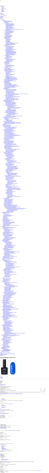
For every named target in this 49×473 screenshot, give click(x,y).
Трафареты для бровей (8, 268)
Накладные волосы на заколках (9, 230)
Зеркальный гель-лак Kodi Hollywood (11, 53)
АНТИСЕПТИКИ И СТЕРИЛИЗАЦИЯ (7, 306)
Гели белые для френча (10, 106)
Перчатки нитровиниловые (8, 320)
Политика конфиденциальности (6, 449)
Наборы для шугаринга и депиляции (8, 297)
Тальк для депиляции (6, 298)
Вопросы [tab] (3, 407)
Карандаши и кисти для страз (11, 191)
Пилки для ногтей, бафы (8, 148)
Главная (3, 7)
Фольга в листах (9, 194)
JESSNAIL (6, 45)
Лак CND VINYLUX (8, 82)
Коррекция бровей (6, 253)
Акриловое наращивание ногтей (9, 101)
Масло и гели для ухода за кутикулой (10, 127)
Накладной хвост (7, 229)
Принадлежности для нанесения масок (11, 274)
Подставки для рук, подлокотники (8, 326)
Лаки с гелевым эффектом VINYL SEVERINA (11, 84)
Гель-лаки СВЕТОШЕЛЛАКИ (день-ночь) (10, 80)
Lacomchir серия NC (9, 56)
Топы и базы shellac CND (9, 31)
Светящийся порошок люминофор (10, 170)
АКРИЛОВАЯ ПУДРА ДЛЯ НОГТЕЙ (11, 102)
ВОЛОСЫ (4, 226)
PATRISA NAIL (7, 62)
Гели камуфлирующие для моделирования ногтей (14, 107)
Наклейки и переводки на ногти (9, 153)
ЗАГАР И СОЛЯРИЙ (5, 300)
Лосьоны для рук (5, 217)
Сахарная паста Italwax (8, 289)
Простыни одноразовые (6, 313)
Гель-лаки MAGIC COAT (8, 70)
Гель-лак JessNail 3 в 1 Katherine (10, 46)
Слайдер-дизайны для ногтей (10, 156)
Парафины (5, 304)
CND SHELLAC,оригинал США (9, 30)
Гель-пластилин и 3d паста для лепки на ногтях (13, 162)
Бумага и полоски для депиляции (7, 295)
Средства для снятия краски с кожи (9, 252)
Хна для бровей (7, 250)
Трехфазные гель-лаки (9, 61)
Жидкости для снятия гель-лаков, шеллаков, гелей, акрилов (12, 122)
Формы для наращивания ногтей (10, 112)
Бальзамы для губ (7, 276)
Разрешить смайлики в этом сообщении (6, 427)
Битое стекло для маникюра (10, 177)
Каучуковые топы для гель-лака (10, 92)
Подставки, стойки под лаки (9, 203)
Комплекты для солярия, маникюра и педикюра (9, 315)
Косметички (5, 336)
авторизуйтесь (12, 430)
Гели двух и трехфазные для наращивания (11, 105)
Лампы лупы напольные (8, 331)
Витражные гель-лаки (9, 58)
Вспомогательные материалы (9, 202)
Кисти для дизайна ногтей (10, 164)
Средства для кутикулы (6, 126)
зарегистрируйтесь (18, 430)
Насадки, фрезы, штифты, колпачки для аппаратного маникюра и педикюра (16, 208)
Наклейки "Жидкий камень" (10, 155)
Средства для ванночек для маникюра (8, 215)
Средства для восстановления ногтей (8, 129)
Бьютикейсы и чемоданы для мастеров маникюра (9, 335)
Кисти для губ (8, 262)
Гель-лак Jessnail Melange (9, 47)
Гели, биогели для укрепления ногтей (10, 130)
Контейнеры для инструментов (7, 328)
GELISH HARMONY (8, 36)
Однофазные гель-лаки (9, 60)
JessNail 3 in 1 (8, 73)
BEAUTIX (6, 22)
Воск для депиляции (6, 281)
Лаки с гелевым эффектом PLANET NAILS (10, 85)
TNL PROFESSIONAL (8, 66)
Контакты (3, 11)
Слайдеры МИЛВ (10, 157)
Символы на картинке (3, 425)
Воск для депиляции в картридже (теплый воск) (11, 282)
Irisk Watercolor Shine (9, 42)
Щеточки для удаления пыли (9, 201)
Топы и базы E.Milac (9, 35)
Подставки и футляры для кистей (9, 140)
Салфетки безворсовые (6, 311)
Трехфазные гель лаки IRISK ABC (10, 44)
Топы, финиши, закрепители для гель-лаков (10, 89)
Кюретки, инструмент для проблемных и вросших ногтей (12, 146)
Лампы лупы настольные (8, 332)
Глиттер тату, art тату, (5, 344)
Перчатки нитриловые (8, 322)
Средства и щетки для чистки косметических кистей (13, 266)
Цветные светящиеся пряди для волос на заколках (9, 227)
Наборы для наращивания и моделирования (10, 116)
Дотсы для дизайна (9, 163)
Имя (0, 411)
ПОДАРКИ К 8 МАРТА (6, 349)
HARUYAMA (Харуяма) (8, 37)
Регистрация (1, 13)
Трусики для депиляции (6, 299)
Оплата (3, 446)
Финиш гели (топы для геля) (11, 109)
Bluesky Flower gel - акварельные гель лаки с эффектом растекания (14, 29)
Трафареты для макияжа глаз (8, 269)
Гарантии (3, 447)
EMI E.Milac (7, 34)
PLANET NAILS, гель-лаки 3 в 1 (10, 76)
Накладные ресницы (9, 242)
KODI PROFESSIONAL (8, 50)
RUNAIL (6, 64)
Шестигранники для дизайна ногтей (12, 183)
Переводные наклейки (9, 154)
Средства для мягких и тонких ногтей (10, 131)
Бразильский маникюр (6, 212)
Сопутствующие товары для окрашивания (10, 237)
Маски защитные (5, 317)
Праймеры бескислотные (9, 119)
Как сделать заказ (4, 445)
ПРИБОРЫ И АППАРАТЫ (7, 204)
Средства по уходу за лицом (7, 270)
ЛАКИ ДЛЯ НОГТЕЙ (6, 81)
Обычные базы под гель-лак (10, 98)
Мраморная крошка (9, 186)
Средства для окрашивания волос (8, 235)
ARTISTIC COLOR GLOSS (8, 21)
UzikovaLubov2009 (2, 409)
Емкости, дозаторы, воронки (9, 199)
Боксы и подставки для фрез (10, 211)
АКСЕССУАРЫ (5, 198)
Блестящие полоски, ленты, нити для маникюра (13, 188)
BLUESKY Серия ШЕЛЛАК (10, 24)
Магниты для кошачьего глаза (9, 143)
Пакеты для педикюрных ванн (7, 310)
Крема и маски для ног (6, 224)
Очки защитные (5, 319)
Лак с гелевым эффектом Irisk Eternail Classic (10, 87)
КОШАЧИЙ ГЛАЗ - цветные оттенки (11, 77)
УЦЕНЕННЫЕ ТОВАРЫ (5, 351)
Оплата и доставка (4, 8)
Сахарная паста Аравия (8, 287)
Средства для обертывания (7, 280)
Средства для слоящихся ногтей (9, 136)
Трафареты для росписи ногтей (11, 174)
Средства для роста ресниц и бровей (8, 258)
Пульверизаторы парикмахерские (7, 232)
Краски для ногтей (9, 165)
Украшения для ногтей (8, 175)
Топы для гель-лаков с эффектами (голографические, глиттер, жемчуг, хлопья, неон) (17, 93)
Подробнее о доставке (3, 384)
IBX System (5, 124)
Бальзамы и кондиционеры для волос (8, 234)
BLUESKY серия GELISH (10, 27)
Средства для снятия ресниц (8, 246)
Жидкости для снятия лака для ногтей (10, 121)
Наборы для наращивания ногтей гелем (11, 110)
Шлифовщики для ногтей (10, 151)
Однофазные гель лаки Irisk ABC (10, 43)
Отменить (5, 424)
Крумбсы (7, 185)
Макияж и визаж (6, 260)
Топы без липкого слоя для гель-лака (11, 90)
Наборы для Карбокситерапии (9, 271)
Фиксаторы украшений (9, 192)
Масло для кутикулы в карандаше (10, 128)
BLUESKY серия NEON (9, 25)
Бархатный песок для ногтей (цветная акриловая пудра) (13, 176)
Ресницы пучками (9, 244)
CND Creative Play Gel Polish (9, 32)
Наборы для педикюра (6, 225)
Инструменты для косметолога (7, 259)
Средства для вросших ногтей (7, 125)
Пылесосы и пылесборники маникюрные (10, 206)
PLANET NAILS (7, 63)
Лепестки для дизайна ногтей (11, 181)
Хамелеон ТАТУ (5, 343)
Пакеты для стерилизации (6, 308)
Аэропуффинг (8, 159)
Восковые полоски (7, 283)
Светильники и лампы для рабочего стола (10, 333)
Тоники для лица (7, 273)
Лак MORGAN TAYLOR (8, 83)
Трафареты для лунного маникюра (12, 173)
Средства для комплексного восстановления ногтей (11, 134)
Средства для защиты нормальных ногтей (10, 133)
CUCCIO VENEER (7, 33)
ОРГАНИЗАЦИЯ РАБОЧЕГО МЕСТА (7, 325)
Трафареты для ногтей (9, 172)
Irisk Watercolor (8, 41)
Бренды (3, 10)
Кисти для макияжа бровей (9, 263)
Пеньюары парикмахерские (7, 239)
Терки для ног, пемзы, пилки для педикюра (9, 222)
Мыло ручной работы (8, 214)
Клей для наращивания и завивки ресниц (10, 245)
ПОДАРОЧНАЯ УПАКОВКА (6, 350)
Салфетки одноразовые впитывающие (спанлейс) (9, 312)
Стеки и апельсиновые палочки (9, 142)
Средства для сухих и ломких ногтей (9, 137)
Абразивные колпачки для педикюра (12, 209)
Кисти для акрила (7, 139)
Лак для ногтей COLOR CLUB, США (10, 86)
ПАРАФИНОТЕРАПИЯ (5, 302)
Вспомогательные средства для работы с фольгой (13, 196)
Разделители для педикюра (8, 200)
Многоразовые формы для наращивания (12, 113)
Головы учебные (5, 228)
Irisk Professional (7, 38)
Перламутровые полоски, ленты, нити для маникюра (14, 189)
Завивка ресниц (5, 248)
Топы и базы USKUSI (9, 67)
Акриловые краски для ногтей (11, 166)
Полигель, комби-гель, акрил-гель (10, 111)
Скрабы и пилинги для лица (8, 272)
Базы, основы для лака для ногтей (9, 100)
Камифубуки (8, 179)
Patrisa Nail (7, 75)
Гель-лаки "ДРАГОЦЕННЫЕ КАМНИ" (10, 69)
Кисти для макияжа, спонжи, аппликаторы (10, 261)
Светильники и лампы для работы (8, 330)
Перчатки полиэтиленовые (8, 323)
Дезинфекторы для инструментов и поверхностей (9, 307)
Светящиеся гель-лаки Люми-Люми (11, 59)
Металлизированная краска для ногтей (12, 168)
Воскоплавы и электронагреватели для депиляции (10, 292)
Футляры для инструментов (7, 338)
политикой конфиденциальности (38, 470)
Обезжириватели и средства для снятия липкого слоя (12, 118)
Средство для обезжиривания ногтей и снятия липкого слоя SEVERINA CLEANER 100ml (11, 393)
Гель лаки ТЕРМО (7, 68)
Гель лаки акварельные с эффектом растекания (11, 79)
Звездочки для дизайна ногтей (11, 180)
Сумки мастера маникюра (7, 337)
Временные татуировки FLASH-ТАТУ (7, 339)
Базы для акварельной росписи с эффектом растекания (13, 96)
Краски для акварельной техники (12, 167)
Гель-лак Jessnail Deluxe (9, 48)
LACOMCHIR (7, 55)
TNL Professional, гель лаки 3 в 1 (10, 71)
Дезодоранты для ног (6, 221)
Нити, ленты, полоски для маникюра (11, 187)
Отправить (2, 424)
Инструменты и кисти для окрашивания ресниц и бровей (12, 251)
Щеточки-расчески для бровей (10, 267)
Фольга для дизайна (9, 193)
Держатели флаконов (6, 327)
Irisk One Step (8, 40)
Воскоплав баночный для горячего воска (10, 293)
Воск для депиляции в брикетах (10, 285)
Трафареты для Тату (6, 345)
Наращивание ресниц (6, 241)
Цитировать (3, 411)
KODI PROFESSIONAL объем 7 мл (11, 51)
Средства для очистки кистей (9, 141)
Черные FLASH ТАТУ (6, 341)
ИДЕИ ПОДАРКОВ (5, 348)
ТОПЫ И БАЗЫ (6, 88)
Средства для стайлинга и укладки (8, 238)
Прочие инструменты (8, 147)
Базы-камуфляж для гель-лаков (10, 95)
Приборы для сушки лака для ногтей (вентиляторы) (11, 205)
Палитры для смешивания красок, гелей (11, 169)
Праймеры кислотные (9, 120)
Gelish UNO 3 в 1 (8, 72)
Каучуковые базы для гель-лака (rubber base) (12, 97)
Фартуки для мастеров (6, 318)
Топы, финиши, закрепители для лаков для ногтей (11, 99)
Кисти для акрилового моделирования (11, 103)
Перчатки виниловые (8, 321)
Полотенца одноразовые (6, 314)
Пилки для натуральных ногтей (10, 150)
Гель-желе (9, 108)
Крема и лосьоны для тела (6, 278)
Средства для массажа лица (8, 275)
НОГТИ (3, 20)
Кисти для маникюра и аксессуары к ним (9, 138)
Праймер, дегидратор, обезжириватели (8, 117)
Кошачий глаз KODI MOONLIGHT (11, 54)
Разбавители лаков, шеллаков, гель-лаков (8, 123)
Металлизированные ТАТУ (7, 340)
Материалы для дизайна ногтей (8, 152)
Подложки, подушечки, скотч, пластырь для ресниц (10, 256)
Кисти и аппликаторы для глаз (10, 264)
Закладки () (1, 16)
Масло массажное (5, 218)
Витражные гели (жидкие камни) (12, 161)
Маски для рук (5, 216)
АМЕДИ (9, 462)
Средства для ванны (6, 279)
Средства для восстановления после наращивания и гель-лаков (13, 135)
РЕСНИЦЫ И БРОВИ (5, 240)
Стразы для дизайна (9, 190)
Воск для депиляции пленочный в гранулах (12, 286)
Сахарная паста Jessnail (8, 288)
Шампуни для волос (6, 233)
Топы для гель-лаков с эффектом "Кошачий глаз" (12, 94)
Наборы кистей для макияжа (10, 265)
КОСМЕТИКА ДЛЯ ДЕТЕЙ (6, 347)
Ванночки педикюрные (6, 220)
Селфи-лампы (7, 334)
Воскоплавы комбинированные (9, 294)
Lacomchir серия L (9, 57)
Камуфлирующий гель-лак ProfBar (10, 49)
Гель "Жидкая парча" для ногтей (11, 160)
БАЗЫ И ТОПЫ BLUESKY (10, 23)
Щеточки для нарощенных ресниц (9, 247)
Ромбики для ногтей (10, 182)
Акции (2, 9)
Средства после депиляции (7, 296)
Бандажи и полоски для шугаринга (9, 291)
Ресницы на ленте (9, 243)
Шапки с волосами (7, 231)
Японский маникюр (6, 219)
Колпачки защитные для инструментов (11, 144)
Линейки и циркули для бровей (9, 255)
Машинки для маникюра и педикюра (11, 207)
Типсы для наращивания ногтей (10, 114)
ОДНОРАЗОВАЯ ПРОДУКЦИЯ (6, 309)
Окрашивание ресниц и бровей (7, 249)
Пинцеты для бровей (8, 254)
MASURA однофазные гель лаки (10, 74)
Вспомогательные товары (6, 305)
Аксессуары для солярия (6, 301)
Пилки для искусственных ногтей (11, 149)
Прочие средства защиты (6, 324)
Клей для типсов (8, 115)
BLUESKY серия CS (9, 28)
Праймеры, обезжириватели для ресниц (8, 257)
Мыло (4, 213)
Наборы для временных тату (7, 346)
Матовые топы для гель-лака (10, 91)
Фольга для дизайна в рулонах (11, 195)
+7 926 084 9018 (2, 457)
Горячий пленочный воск (8, 284)
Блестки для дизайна (9, 178)
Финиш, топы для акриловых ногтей (11, 104)
